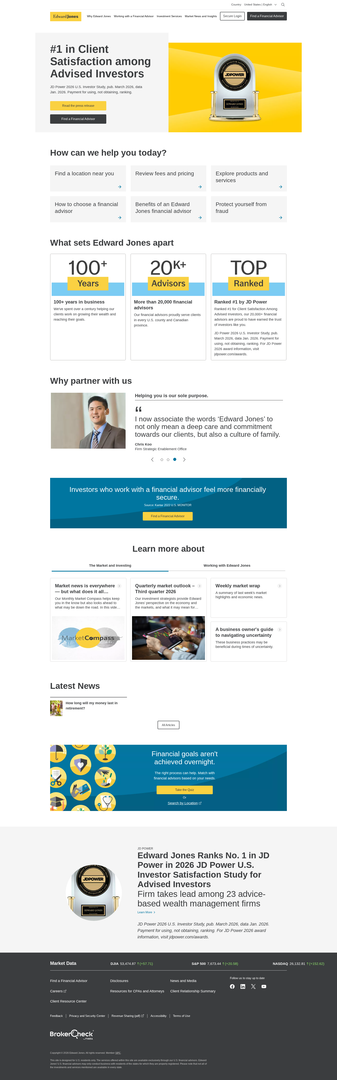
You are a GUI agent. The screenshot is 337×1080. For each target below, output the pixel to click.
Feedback (56, 1015)
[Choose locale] (276, 5)
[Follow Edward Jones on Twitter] (253, 986)
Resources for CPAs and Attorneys (137, 991)
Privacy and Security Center (87, 1015)
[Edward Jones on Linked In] (242, 986)
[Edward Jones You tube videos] (264, 986)
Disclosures (119, 981)
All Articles (168, 725)
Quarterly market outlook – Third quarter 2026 (165, 588)
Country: (236, 4)
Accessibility (159, 1015)
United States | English (258, 4)
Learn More (144, 912)
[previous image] (152, 459)
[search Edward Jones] (283, 5)
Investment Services (169, 16)
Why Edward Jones (99, 16)
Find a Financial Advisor (267, 16)
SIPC (118, 1053)
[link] (88, 178)
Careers (58, 991)
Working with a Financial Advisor (134, 16)
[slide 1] (162, 460)
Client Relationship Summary (193, 991)
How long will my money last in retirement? (92, 705)
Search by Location (185, 803)
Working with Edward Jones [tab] (227, 565)
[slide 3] (174, 459)
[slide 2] (168, 460)
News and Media (183, 981)
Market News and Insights (201, 16)
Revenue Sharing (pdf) (128, 1015)
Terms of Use (181, 1015)
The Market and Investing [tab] (110, 565)
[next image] (184, 459)
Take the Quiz (184, 789)
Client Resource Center (68, 1001)
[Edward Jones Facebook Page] (232, 986)
